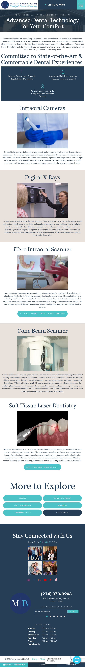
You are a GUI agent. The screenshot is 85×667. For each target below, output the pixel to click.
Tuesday (31, 631)
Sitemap (34, 659)
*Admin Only (34, 644)
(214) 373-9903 (56, 5)
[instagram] (28, 580)
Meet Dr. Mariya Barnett (22, 505)
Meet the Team (62, 505)
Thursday (32, 638)
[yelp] (50, 580)
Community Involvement (62, 498)
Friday (31, 641)
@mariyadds (42, 542)
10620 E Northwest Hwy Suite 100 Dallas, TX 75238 (56, 600)
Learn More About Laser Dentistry (42, 467)
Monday (32, 628)
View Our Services (62, 513)
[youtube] (45, 580)
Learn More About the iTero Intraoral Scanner (42, 314)
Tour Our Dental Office (22, 513)
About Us (22, 498)
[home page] (19, 5)
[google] (39, 580)
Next (72, 611)
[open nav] (81, 5)
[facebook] (34, 580)
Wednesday (33, 634)
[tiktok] (56, 580)
